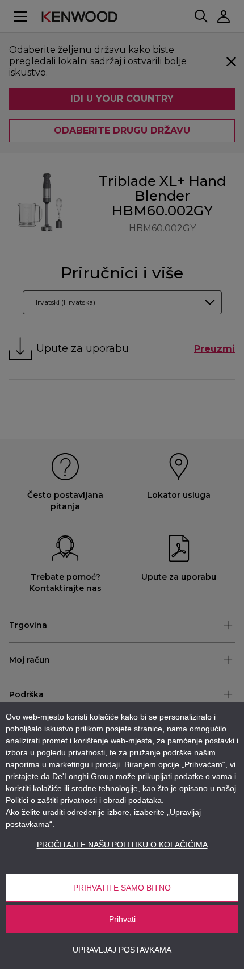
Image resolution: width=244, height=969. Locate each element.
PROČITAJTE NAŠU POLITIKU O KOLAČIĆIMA (122, 844)
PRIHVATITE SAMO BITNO (122, 887)
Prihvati (122, 919)
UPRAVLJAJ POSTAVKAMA (122, 949)
